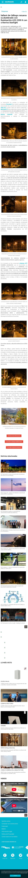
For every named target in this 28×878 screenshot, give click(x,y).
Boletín (4, 829)
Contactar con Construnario (10, 823)
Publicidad (5, 826)
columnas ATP (23, 263)
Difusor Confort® (6, 114)
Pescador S (9, 104)
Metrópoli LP (4, 109)
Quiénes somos (6, 821)
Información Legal (7, 831)
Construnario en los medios (9, 836)
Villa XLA (3, 107)
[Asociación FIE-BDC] (6, 847)
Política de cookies (23, 872)
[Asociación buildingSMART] (17, 847)
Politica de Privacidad (8, 834)
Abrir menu (3, 2)
